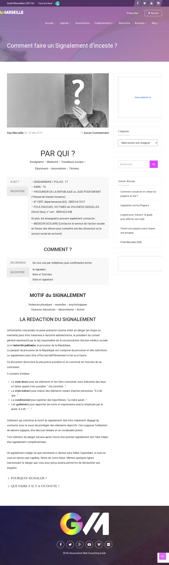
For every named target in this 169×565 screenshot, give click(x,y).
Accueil (49, 23)
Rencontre (124, 23)
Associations (83, 23)
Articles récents (126, 181)
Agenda (64, 23)
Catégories (123, 131)
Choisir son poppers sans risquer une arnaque (137, 230)
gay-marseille (15, 132)
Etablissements (103, 23)
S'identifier (132, 13)
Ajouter (155, 13)
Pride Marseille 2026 (131, 242)
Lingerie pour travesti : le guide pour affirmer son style (136, 216)
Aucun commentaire (96, 132)
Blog (154, 23)
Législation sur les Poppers (134, 205)
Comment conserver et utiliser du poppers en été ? (138, 193)
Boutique (140, 23)
